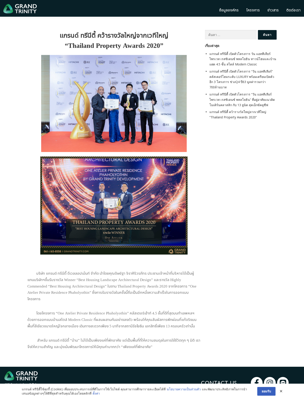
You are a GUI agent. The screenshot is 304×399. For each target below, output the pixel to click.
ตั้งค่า (96, 393)
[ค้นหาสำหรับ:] (231, 35)
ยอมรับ (266, 391)
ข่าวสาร (273, 10)
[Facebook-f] (257, 383)
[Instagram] (270, 383)
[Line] (283, 383)
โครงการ (253, 10)
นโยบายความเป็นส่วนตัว (184, 389)
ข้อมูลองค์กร (229, 10)
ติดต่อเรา (293, 10)
